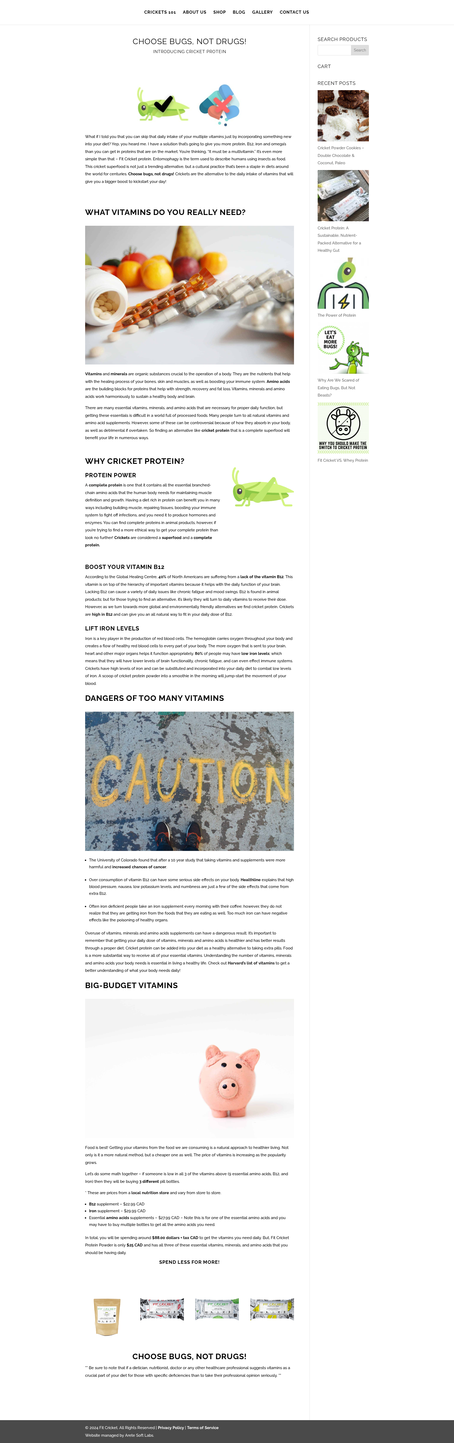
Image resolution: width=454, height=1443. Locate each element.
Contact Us (294, 13)
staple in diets (262, 166)
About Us (195, 13)
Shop (219, 13)
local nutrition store (150, 1192)
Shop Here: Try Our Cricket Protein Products (189, 1278)
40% (162, 576)
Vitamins (93, 374)
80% (199, 653)
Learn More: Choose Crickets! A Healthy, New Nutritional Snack (189, 196)
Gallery (262, 13)
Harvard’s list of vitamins (251, 963)
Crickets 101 (160, 13)
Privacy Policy (171, 1427)
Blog (239, 13)
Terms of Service (203, 1427)
